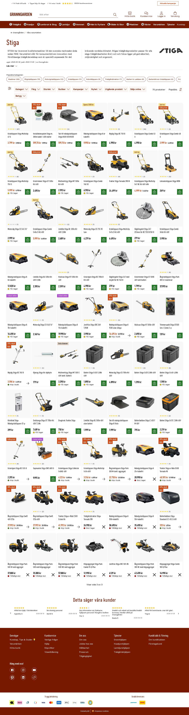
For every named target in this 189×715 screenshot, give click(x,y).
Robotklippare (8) (93, 79)
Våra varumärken (34, 33)
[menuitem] (14, 24)
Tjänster (171, 24)
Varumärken (159, 24)
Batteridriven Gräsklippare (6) (161, 79)
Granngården (18, 33)
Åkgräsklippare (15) (32, 79)
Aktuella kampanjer (168, 3)
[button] (77, 3)
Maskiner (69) (14, 79)
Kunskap (181, 24)
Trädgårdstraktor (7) (113, 79)
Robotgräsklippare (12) (54, 79)
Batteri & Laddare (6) (135, 79)
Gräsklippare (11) (75, 79)
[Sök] (115, 14)
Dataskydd (84, 711)
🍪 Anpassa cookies (100, 711)
